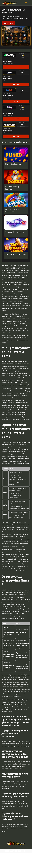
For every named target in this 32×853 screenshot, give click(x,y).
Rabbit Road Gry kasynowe (12, 188)
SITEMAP (24, 851)
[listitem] (16, 61)
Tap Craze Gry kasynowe (15, 254)
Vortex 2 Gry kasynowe (14, 232)
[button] (26, 2)
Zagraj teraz (8, 23)
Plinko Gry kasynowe (14, 164)
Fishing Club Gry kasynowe (12, 210)
